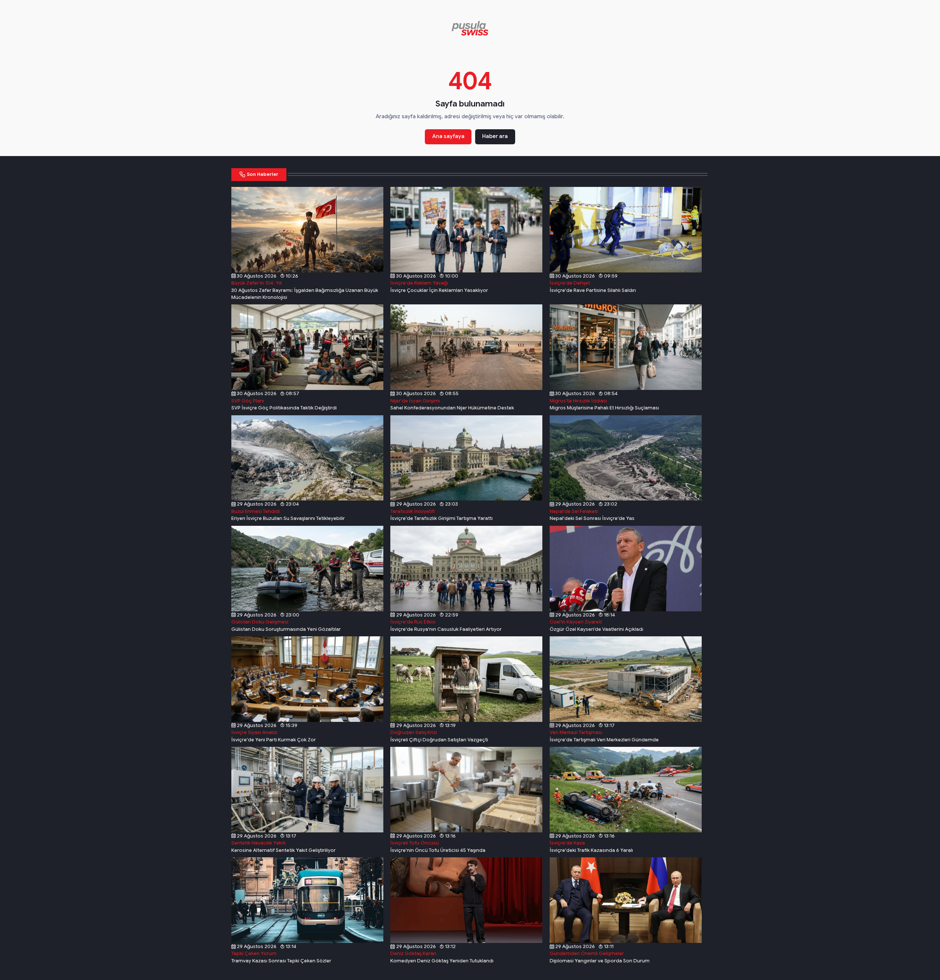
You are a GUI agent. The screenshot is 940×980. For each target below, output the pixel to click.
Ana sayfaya (448, 136)
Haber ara (495, 136)
